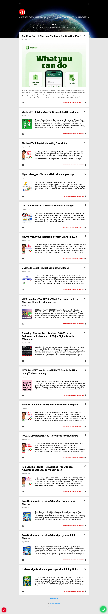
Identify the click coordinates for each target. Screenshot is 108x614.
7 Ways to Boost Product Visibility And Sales (45, 268)
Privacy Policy (55, 27)
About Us (34, 27)
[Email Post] (23, 103)
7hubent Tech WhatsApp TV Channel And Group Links (50, 112)
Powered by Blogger (55, 603)
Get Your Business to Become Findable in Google (48, 205)
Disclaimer (65, 27)
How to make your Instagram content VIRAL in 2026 (49, 236)
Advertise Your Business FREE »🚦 (74, 102)
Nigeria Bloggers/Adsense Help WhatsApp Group (48, 174)
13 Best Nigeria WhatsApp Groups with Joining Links (50, 569)
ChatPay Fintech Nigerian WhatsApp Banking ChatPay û (51, 36)
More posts (54, 598)
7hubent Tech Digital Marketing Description (45, 143)
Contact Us (44, 27)
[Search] (88, 4)
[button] (85, 36)
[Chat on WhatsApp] (103, 609)
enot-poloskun (57, 606)
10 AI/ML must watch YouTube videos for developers (50, 435)
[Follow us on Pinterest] (4, 609)
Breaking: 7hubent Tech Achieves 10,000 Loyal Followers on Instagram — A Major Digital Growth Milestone (48, 336)
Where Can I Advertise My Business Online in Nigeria (50, 404)
